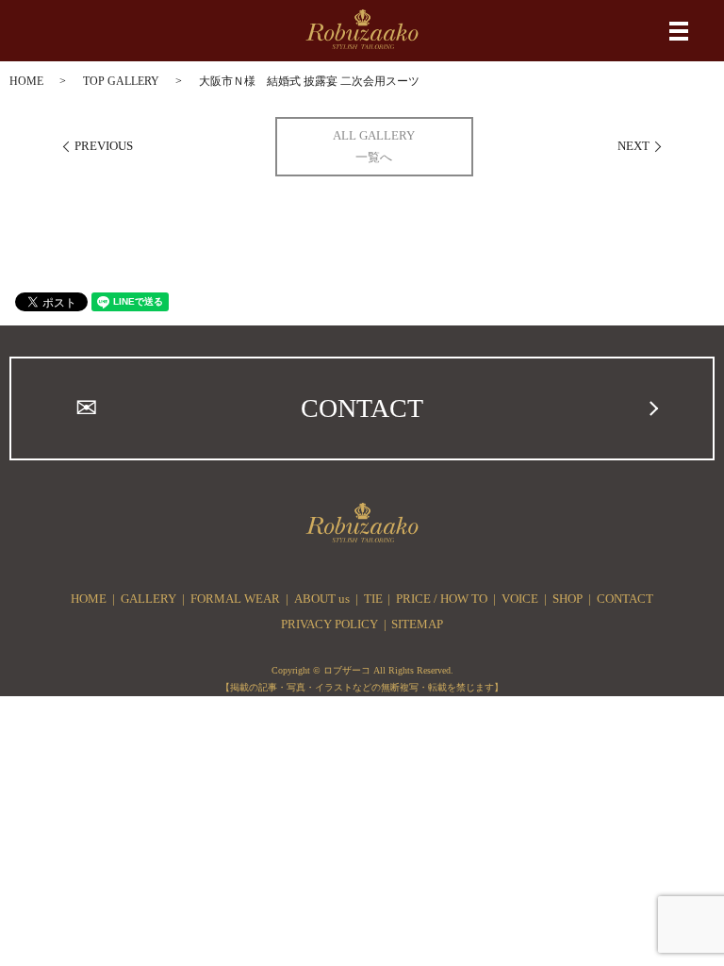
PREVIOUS (103, 146)
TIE (373, 598)
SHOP (567, 598)
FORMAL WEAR (235, 598)
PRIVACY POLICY (329, 624)
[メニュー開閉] (678, 31)
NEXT (633, 146)
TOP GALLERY (121, 81)
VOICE (520, 598)
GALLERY (148, 598)
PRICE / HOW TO (441, 598)
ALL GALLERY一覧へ (374, 146)
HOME (26, 81)
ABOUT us (322, 598)
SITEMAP (417, 624)
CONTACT (362, 408)
